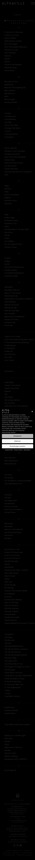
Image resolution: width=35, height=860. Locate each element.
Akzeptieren (17, 436)
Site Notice (27, 449)
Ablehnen (17, 441)
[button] (32, 411)
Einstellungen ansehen (17, 446)
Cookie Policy (9, 449)
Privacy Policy (18, 449)
